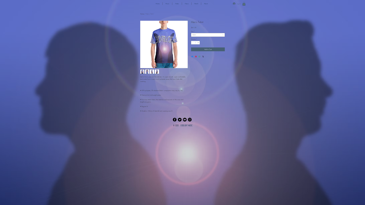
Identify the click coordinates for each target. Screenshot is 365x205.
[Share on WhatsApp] (199, 56)
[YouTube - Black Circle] (185, 119)
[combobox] (208, 35)
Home (142, 14)
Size (193, 31)
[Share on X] (203, 56)
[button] (244, 4)
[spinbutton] (195, 42)
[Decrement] (192, 42)
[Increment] (198, 42)
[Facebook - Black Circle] (175, 119)
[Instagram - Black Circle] (190, 119)
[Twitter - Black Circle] (180, 119)
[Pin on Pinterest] (196, 56)
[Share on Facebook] (192, 56)
